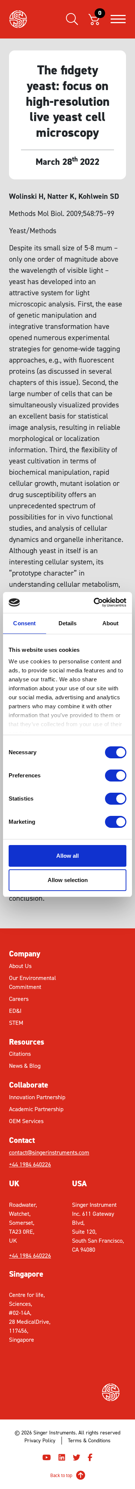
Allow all (67, 856)
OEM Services (26, 1121)
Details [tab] (67, 623)
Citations (20, 1054)
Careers (18, 999)
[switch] (115, 776)
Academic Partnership (36, 1109)
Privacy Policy (40, 1440)
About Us (20, 966)
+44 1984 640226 (30, 1164)
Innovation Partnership (37, 1097)
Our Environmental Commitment (32, 982)
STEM (16, 1023)
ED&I (15, 1011)
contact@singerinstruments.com (38, 1152)
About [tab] (110, 623)
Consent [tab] (24, 623)
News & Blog (24, 1066)
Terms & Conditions (89, 1440)
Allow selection (68, 880)
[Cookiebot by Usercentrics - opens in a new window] (95, 602)
